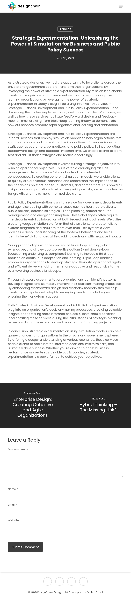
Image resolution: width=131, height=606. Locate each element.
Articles (65, 29)
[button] (121, 6)
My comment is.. (19, 449)
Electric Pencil (94, 592)
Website (13, 520)
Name (13, 489)
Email (12, 505)
